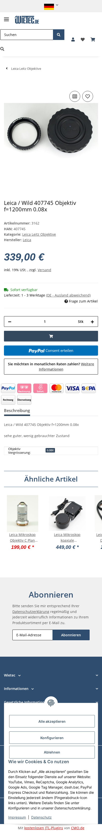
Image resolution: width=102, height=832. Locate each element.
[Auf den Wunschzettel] (87, 96)
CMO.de (77, 828)
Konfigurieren (52, 738)
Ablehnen (52, 752)
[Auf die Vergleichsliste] (74, 96)
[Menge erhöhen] (92, 321)
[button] (51, 5)
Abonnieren (71, 635)
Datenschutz (41, 817)
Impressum (17, 817)
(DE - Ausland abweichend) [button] (68, 295)
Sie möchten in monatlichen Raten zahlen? (51, 367)
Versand (44, 269)
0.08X (50, 450)
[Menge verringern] (9, 321)
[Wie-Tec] (26, 19)
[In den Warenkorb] (8, 82)
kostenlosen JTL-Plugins (43, 828)
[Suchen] (58, 34)
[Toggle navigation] (6, 17)
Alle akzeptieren (52, 721)
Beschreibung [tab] (17, 410)
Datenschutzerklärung (30, 611)
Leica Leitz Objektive (39, 234)
